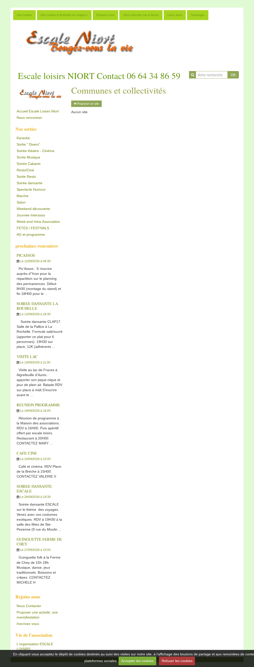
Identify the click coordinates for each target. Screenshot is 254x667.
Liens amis (174, 15)
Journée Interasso (31, 215)
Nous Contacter (29, 606)
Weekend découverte (33, 209)
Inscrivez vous (28, 624)
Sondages (198, 15)
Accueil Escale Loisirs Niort (38, 111)
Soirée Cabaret (28, 164)
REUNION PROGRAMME (38, 404)
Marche (23, 196)
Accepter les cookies (137, 661)
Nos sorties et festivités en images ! (64, 15)
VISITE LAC (27, 356)
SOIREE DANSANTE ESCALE (34, 488)
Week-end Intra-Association (38, 222)
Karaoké (23, 138)
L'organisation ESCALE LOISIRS (35, 646)
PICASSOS (26, 255)
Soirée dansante (29, 183)
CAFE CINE (27, 453)
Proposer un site (87, 103)
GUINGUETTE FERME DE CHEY (39, 541)
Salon (21, 202)
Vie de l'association (33, 635)
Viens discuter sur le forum (141, 15)
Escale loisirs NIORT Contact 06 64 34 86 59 (99, 75)
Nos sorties (24, 15)
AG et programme (31, 234)
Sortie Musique (28, 157)
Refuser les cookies (177, 661)
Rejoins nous (105, 15)
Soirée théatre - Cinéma (35, 151)
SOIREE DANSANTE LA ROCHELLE (37, 306)
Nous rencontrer (29, 118)
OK (233, 74)
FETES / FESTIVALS (33, 228)
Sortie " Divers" (28, 144)
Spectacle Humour (31, 189)
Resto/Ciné (25, 170)
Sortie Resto (26, 177)
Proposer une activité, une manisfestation (37, 614)
